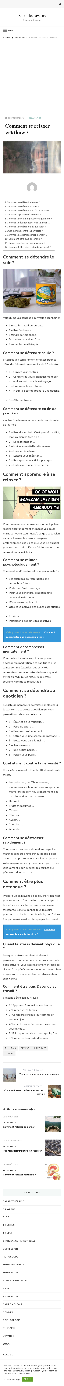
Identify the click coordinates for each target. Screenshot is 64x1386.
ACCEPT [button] (28, 1379)
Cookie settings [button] (12, 1379)
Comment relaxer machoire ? (19, 1174)
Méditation (10, 1272)
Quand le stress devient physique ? (26, 243)
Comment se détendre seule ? (23, 206)
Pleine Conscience (15, 1280)
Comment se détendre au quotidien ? (26, 226)
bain (13, 1048)
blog (6, 1217)
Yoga (6, 1344)
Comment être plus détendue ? (25, 239)
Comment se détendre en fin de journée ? (28, 210)
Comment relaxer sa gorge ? (19, 1127)
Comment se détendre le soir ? (23, 202)
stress (9, 1053)
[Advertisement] (32, 74)
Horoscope (10, 1256)
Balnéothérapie (13, 1201)
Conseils (9, 1225)
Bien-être (9, 1209)
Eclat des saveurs (32, 15)
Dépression (10, 1249)
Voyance (8, 1336)
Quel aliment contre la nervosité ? (25, 231)
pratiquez (40, 1048)
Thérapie (9, 1328)
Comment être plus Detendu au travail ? (29, 247)
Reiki (6, 1288)
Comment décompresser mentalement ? (28, 222)
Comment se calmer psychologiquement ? (29, 218)
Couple (7, 1233)
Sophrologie (11, 1320)
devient (25, 1048)
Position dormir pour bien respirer (22, 1150)
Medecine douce (13, 1264)
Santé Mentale (12, 1304)
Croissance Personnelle (19, 1241)
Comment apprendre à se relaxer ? (25, 214)
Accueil (8, 1354)
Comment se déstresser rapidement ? (27, 235)
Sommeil (8, 1312)
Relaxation (35, 118)
